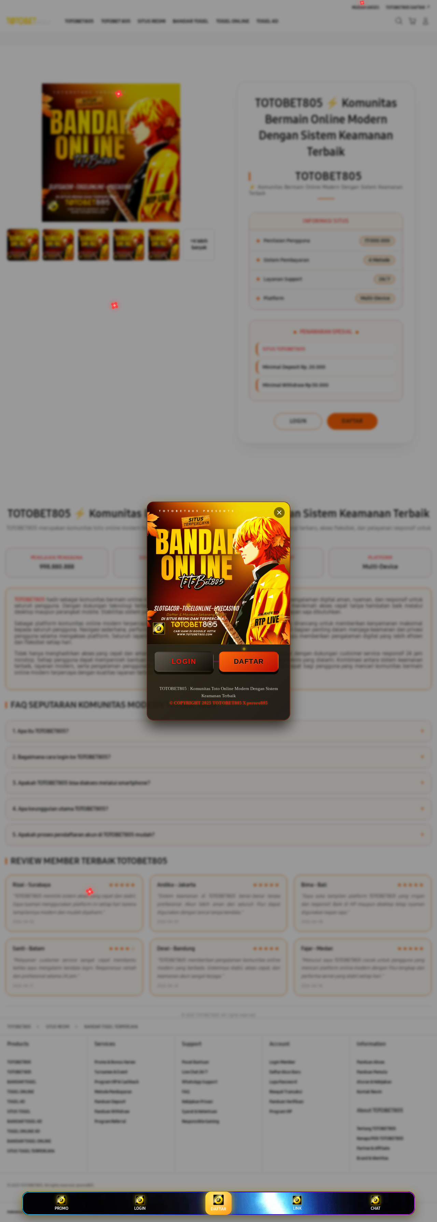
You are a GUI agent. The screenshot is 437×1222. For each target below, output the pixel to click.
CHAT (375, 1208)
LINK (297, 1208)
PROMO (61, 1208)
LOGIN (184, 661)
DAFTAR (249, 661)
